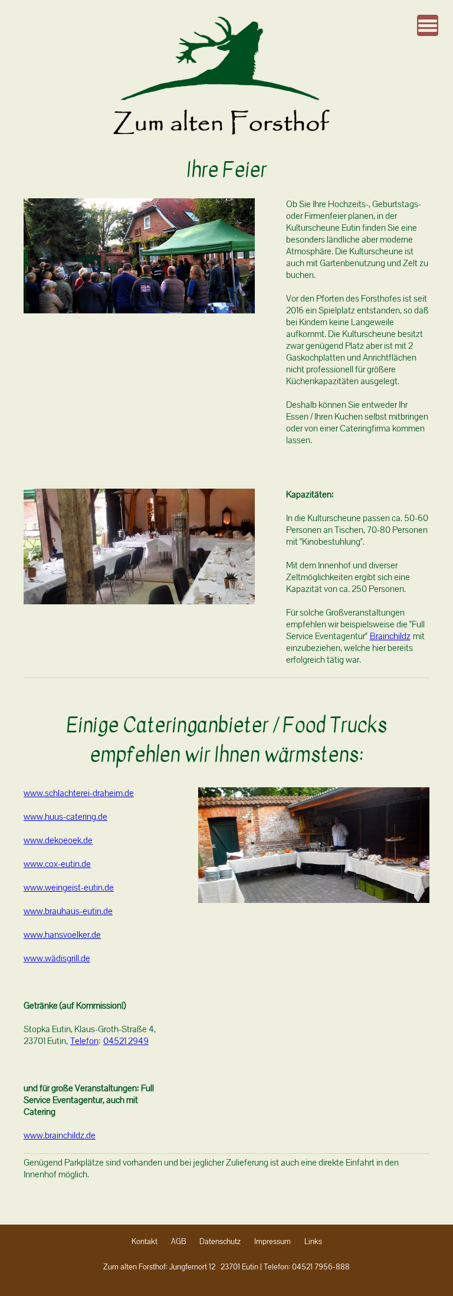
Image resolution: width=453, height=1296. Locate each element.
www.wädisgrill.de (57, 958)
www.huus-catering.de (65, 817)
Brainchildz (390, 636)
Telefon (84, 1041)
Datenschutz (220, 1241)
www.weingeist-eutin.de (69, 888)
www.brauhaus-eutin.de (68, 911)
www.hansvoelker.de (62, 935)
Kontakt (144, 1241)
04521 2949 (126, 1041)
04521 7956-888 (321, 1267)
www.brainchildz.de (60, 1135)
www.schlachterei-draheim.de (79, 793)
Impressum (272, 1241)
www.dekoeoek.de (58, 840)
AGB (178, 1241)
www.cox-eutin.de (57, 864)
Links (313, 1241)
